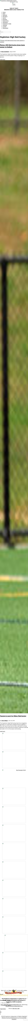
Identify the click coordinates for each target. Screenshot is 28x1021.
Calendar (5, 25)
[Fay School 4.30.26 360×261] (14, 833)
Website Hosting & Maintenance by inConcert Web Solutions (14, 1018)
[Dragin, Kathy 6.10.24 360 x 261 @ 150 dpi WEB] (14, 852)
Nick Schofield (5, 51)
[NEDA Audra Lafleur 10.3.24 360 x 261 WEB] (14, 797)
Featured (5, 15)
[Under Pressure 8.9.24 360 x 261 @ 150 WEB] (14, 979)
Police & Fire (6, 21)
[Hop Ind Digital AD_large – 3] (14, 760)
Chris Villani (4, 720)
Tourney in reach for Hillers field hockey (13, 716)
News (4, 13)
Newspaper (5, 28)
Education (5, 16)
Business (5, 19)
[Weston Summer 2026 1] (14, 815)
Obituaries (5, 22)
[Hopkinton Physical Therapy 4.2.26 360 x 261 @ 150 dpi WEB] (14, 925)
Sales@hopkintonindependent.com (14, 1006)
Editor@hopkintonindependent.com (12, 1004)
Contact (4, 26)
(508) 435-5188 (15, 1008)
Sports (4, 18)
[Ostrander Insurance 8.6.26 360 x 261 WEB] (14, 742)
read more (2, 731)
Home (4, 12)
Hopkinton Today (7, 23)
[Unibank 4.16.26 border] (14, 870)
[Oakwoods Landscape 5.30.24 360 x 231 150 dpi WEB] (14, 961)
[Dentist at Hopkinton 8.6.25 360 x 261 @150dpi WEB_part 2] (14, 889)
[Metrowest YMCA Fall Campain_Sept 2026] (14, 907)
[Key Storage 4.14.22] (14, 778)
